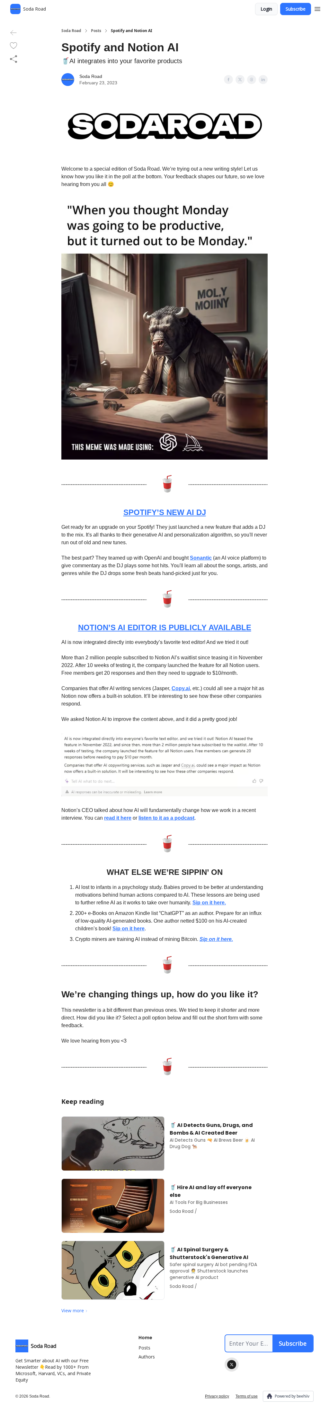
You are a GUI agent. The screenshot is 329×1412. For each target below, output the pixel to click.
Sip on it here (128, 928)
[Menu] (317, 8)
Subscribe (296, 9)
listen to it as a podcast (166, 818)
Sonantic (201, 558)
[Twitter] (232, 1364)
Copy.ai (181, 688)
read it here (117, 818)
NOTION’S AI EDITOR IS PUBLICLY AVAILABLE (164, 627)
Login (266, 9)
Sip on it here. (209, 902)
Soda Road (71, 30)
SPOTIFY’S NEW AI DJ (164, 512)
